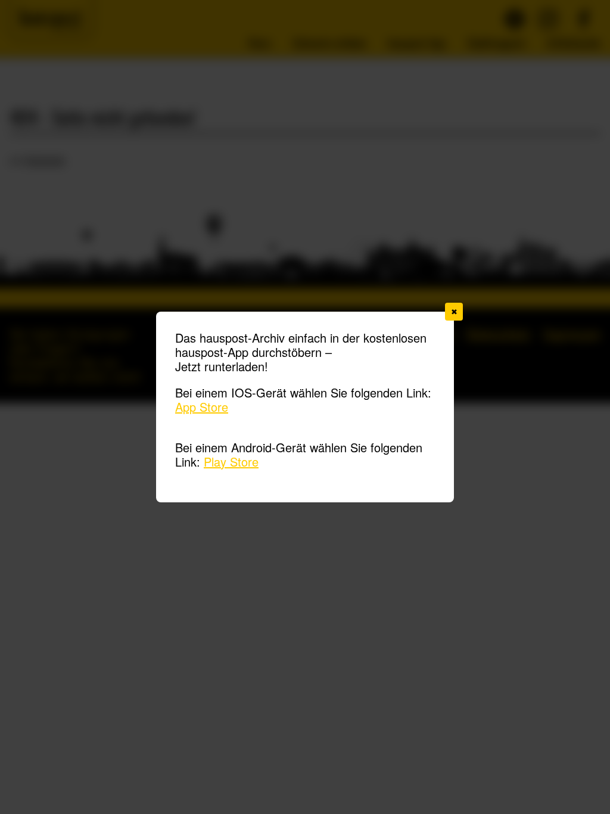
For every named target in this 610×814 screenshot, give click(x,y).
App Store (201, 406)
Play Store (231, 461)
